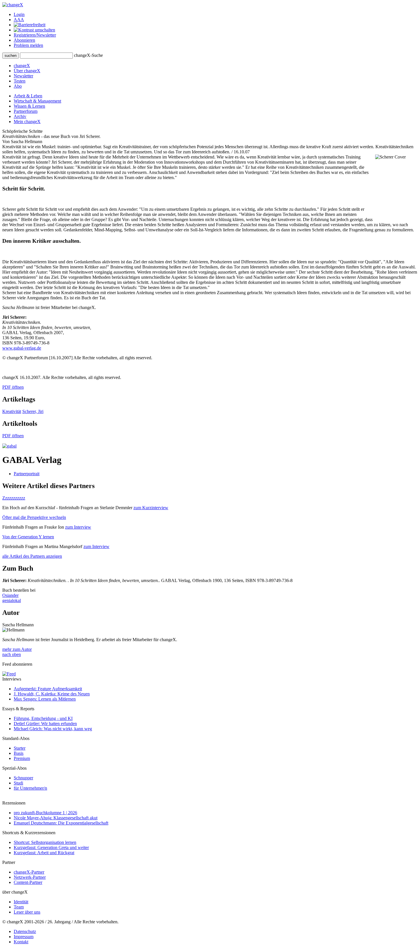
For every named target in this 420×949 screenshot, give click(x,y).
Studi (18, 783)
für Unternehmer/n (30, 788)
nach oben (11, 654)
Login (19, 14)
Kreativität (11, 411)
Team (19, 906)
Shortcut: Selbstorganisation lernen (45, 842)
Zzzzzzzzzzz (13, 497)
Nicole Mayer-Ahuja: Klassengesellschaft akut (55, 817)
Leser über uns (27, 912)
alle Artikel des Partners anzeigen (32, 556)
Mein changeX (27, 121)
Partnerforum (25, 111)
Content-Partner (28, 882)
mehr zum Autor (17, 649)
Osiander (10, 595)
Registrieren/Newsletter (35, 35)
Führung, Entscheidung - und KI (43, 718)
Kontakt (21, 941)
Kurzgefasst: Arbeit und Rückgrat (44, 852)
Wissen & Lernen (29, 106)
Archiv (20, 116)
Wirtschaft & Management (37, 101)
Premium (22, 758)
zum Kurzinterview (150, 507)
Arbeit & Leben (28, 95)
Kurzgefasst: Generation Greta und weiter (51, 847)
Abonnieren (24, 40)
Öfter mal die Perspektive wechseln (34, 517)
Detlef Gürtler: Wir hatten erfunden (45, 723)
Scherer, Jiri (32, 411)
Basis (18, 753)
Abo (18, 86)
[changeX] (12, 4)
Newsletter (23, 75)
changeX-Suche (88, 55)
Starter (19, 748)
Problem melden (28, 45)
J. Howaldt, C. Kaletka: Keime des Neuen (52, 693)
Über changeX (27, 70)
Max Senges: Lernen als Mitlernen (45, 699)
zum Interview (78, 527)
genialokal (11, 600)
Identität (21, 901)
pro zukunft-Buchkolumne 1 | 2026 (45, 812)
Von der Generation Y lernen (28, 536)
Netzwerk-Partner (30, 877)
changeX (22, 65)
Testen (19, 81)
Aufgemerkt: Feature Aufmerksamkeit (48, 688)
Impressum (23, 936)
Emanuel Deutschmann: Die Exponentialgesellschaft (61, 822)
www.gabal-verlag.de (21, 348)
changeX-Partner (29, 872)
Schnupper (23, 777)
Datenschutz (25, 931)
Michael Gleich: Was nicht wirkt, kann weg (53, 728)
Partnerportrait (26, 473)
